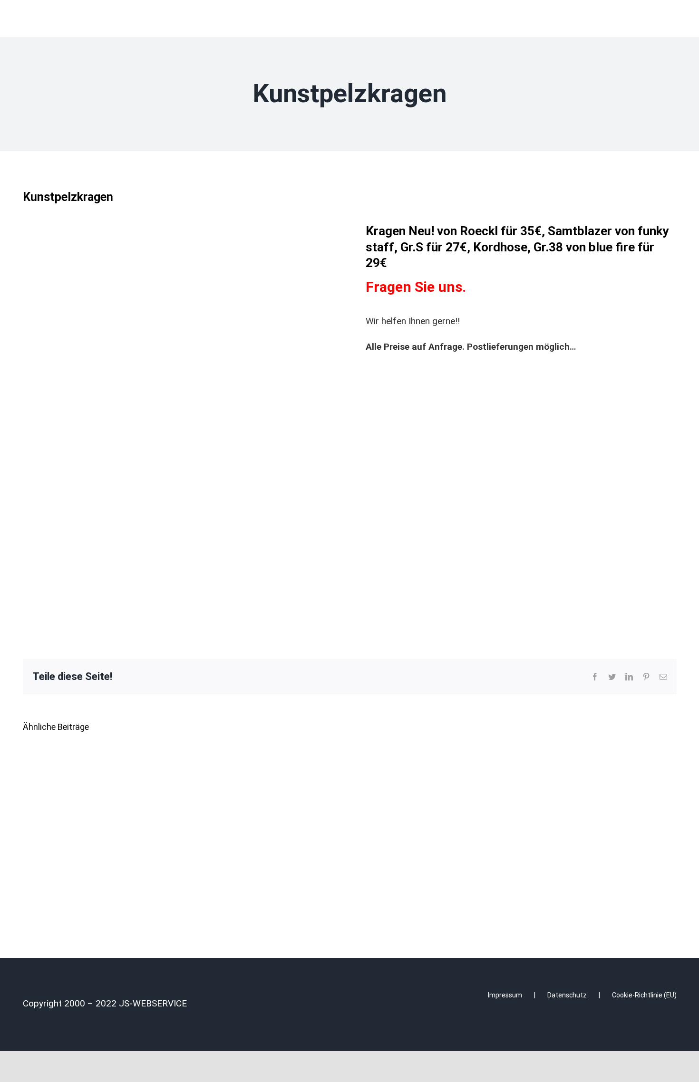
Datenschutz (567, 995)
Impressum (505, 995)
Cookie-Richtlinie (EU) (644, 995)
